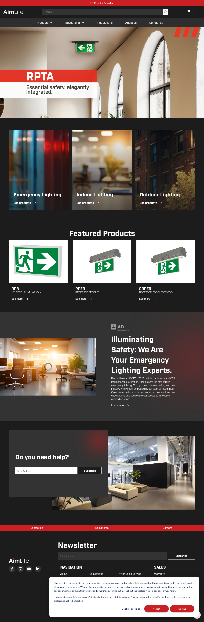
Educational (72, 22)
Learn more (118, 405)
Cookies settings (131, 608)
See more (17, 298)
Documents (102, 527)
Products (42, 22)
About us (131, 22)
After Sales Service (130, 573)
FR (191, 10)
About (63, 573)
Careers (167, 527)
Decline (182, 608)
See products (22, 202)
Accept (156, 608)
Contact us (156, 22)
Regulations (105, 22)
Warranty (159, 573)
